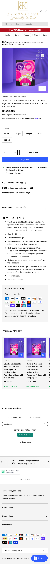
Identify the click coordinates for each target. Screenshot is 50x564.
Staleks (7, 35)
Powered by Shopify (22, 558)
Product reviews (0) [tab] (14, 417)
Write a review (25, 435)
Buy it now (25, 160)
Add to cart (33, 153)
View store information (14, 173)
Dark (16, 35)
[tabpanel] (25, 246)
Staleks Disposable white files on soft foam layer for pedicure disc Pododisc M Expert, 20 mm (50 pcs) (36, 371)
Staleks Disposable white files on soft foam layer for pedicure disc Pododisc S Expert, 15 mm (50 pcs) (22, 43)
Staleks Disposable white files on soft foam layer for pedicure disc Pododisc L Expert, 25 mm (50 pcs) (13, 371)
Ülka (36, 35)
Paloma (26, 35)
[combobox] (25, 24)
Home (4, 41)
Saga (45, 35)
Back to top (25, 480)
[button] (46, 11)
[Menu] (3, 11)
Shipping (5, 115)
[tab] (7, 207)
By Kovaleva (11, 558)
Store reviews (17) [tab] (36, 417)
